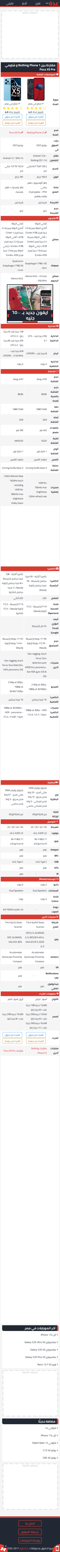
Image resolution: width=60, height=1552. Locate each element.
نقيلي (9, 3)
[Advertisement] (30, 34)
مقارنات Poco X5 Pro (13, 1050)
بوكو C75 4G (49, 1450)
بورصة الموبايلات (30, 1540)
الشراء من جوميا (36, 123)
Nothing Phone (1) (35, 132)
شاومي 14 (50, 1428)
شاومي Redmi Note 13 (44, 1442)
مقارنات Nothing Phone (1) (39, 1050)
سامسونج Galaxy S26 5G (43, 1349)
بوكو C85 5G (49, 1457)
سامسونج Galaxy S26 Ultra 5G (40, 1342)
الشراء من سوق (36, 116)
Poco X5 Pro (15, 132)
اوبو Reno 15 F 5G (46, 1364)
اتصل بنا (30, 1523)
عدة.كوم (24, 1548)
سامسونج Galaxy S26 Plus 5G (40, 1357)
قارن (37, 3)
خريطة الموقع (30, 1532)
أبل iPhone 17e (48, 1334)
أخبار (24, 3)
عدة (53, 3)
